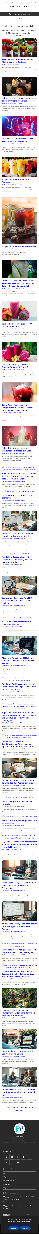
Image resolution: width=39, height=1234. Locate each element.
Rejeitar (25, 1228)
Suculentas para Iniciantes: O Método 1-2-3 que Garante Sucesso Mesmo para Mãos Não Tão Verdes (19, 476)
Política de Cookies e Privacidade (19, 1224)
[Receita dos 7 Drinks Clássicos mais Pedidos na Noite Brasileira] (19, 135)
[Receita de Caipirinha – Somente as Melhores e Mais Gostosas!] (19, 55)
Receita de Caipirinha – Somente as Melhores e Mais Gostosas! (18, 60)
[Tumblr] (12, 1162)
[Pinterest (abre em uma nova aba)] (15, 7)
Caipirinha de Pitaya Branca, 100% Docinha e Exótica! (17, 325)
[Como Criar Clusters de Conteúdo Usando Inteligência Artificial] (19, 530)
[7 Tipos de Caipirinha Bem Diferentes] (19, 243)
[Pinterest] (29, 1157)
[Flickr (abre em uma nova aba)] (24, 7)
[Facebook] (12, 1157)
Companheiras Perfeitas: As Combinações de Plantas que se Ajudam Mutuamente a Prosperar (17, 744)
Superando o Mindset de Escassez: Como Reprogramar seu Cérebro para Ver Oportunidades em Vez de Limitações (19, 716)
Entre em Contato (8, 1180)
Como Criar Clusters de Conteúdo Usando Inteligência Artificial (17, 534)
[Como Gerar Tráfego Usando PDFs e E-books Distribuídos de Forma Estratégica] (19, 879)
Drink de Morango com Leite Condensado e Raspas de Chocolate (18, 449)
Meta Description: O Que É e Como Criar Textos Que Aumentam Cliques (18, 781)
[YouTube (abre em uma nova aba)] (26, 7)
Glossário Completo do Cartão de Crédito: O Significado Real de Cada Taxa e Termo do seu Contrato (18, 974)
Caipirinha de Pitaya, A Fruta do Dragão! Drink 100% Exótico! (16, 365)
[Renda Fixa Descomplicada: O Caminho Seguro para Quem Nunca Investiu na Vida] (19, 553)
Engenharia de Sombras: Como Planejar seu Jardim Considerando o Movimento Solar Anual (18, 1013)
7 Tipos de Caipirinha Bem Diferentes (19, 246)
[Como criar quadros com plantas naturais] (19, 797)
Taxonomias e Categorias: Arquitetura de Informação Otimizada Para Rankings (19, 926)
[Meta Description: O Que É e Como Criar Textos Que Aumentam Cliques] (19, 776)
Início (5, 1173)
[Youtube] (17, 1162)
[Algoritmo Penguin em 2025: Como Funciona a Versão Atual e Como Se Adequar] (19, 654)
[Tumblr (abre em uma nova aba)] (22, 7)
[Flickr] (6, 1162)
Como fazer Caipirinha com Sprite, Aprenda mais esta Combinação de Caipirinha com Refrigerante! (18, 283)
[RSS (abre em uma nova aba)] (29, 7)
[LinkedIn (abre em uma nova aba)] (20, 7)
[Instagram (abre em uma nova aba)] (17, 7)
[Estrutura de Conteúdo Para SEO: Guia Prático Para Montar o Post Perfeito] (19, 594)
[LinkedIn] (23, 1157)
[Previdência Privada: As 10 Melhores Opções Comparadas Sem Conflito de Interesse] (19, 1086)
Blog (4, 1177)
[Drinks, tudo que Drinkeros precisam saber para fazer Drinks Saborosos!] (19, 94)
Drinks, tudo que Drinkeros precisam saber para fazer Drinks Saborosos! (19, 99)
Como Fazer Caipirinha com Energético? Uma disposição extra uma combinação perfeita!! (17, 408)
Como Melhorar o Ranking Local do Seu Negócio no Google (18, 1052)
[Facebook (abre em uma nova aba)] (13, 7)
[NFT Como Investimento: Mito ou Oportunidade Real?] (19, 618)
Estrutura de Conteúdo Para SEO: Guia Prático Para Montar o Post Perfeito (17, 600)
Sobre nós (6, 1184)
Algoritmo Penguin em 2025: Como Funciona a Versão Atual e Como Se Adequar (18, 661)
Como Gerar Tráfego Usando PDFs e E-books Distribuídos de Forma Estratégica (19, 885)
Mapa (5, 1188)
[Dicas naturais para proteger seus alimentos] (19, 491)
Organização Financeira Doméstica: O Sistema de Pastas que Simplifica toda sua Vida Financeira (19, 844)
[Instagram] (17, 1157)
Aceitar (13, 1228)
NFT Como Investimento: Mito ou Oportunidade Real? (17, 623)
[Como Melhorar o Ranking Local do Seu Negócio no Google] (19, 1047)
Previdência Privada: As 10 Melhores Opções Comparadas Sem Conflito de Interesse (19, 1092)
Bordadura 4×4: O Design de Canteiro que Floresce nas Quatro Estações (19, 951)
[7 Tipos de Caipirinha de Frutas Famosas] (19, 175)
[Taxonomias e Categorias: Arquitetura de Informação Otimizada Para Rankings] (19, 920)
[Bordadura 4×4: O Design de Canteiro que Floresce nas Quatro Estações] (19, 946)
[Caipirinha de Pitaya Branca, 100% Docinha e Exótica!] (19, 320)
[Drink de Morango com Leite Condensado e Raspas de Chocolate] (19, 444)
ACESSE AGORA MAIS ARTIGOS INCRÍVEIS (19, 1108)
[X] (6, 1157)
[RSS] (23, 1162)
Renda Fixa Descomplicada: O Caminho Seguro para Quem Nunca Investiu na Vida (18, 559)
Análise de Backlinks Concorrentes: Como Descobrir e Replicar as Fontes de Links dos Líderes (19, 687)
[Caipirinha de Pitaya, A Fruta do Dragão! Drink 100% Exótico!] (19, 360)
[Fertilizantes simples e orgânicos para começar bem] (19, 816)
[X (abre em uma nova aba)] (10, 7)
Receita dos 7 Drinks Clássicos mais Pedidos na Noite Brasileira (18, 140)
